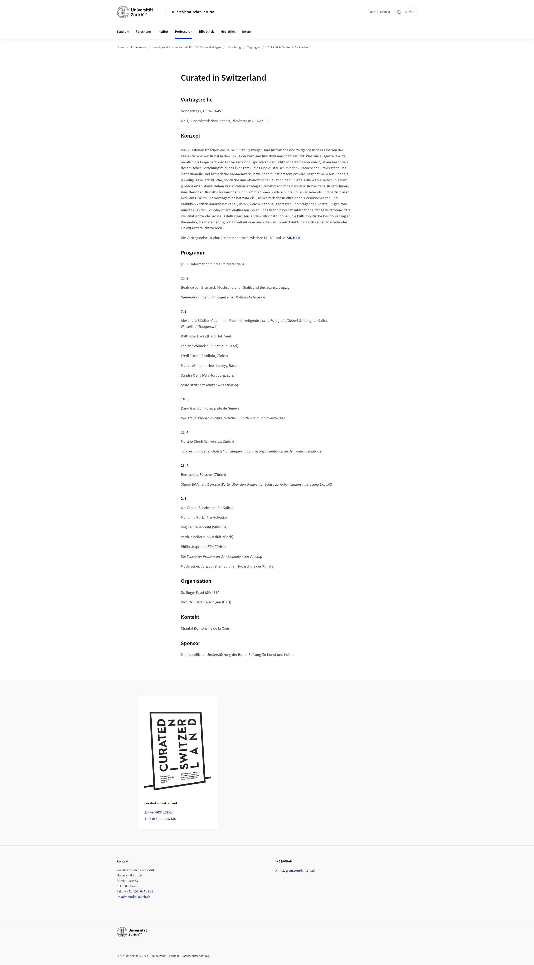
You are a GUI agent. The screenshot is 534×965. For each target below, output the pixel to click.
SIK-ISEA (293, 238)
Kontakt (385, 12)
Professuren (138, 47)
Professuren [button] (183, 31)
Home (371, 12)
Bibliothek (206, 31)
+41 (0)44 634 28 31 (140, 891)
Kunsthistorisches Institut (193, 12)
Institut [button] (162, 31)
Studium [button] (123, 31)
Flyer (161, 812)
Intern (246, 31)
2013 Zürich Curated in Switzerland (288, 47)
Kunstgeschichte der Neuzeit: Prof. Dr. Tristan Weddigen (187, 47)
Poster (162, 819)
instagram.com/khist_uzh (297, 870)
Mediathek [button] (228, 31)
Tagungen (253, 47)
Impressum (159, 956)
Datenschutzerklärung (195, 956)
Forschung (234, 47)
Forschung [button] (143, 31)
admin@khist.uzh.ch (135, 897)
